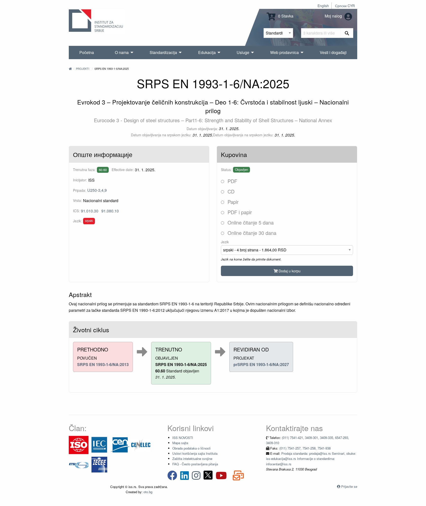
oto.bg (147, 491)
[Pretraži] (347, 33)
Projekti (82, 68)
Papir (232, 201)
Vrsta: (77, 200)
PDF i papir (239, 212)
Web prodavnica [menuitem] (284, 52)
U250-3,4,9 (97, 190)
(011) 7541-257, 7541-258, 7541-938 (305, 448)
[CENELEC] (141, 444)
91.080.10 (110, 211)
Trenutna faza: (84, 169)
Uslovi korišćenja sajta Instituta (194, 453)
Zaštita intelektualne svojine (192, 458)
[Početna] (70, 68)
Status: (226, 169)
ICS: (76, 210)
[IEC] (99, 444)
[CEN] (120, 444)
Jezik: (77, 220)
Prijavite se (349, 486)
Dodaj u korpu (289, 270)
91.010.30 (89, 211)
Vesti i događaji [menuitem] (333, 52)
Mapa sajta (180, 442)
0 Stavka (285, 16)
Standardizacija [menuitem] (163, 52)
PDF (231, 181)
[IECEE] (99, 464)
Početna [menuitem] (86, 52)
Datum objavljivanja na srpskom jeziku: (161, 134)
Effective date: (123, 169)
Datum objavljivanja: (202, 128)
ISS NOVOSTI (182, 437)
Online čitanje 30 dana (251, 232)
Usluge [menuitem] (243, 52)
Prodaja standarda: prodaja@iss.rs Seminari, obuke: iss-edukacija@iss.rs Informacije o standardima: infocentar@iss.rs (311, 458)
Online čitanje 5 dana (250, 222)
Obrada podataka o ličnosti (191, 448)
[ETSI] (79, 464)
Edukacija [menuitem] (207, 52)
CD (230, 191)
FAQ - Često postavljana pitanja (195, 464)
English (323, 5)
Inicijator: (80, 179)
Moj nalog (334, 16)
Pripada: (79, 190)
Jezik (225, 241)
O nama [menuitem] (122, 52)
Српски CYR (345, 5)
